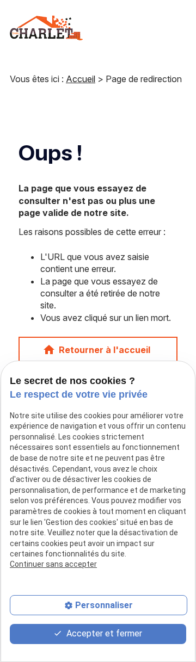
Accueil (80, 78)
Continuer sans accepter (53, 564)
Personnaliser (104, 605)
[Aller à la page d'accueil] (46, 28)
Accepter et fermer (103, 633)
